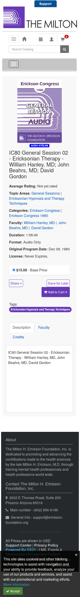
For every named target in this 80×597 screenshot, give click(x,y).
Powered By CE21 (21, 549)
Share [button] (15, 283)
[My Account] (51, 39)
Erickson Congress (45, 210)
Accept (14, 591)
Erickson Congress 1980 (28, 215)
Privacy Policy (46, 545)
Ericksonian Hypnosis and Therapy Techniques (36, 201)
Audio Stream (39, 145)
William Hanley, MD (39, 222)
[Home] (24, 38)
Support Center (19, 545)
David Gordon (42, 227)
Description (22, 327)
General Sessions (46, 193)
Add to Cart (56, 291)
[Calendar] (41, 39)
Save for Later (58, 283)
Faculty (44, 327)
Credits (18, 336)
